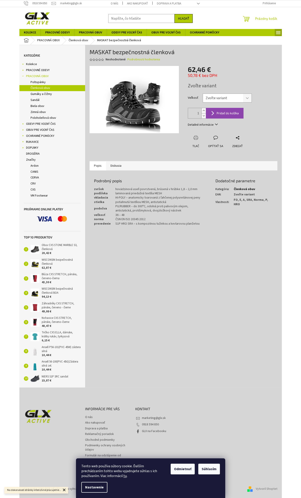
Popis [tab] (98, 166)
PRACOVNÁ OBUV (37, 76)
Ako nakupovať (137, 4)
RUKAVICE (32, 142)
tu (125, 475)
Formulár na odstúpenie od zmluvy (103, 457)
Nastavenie (94, 487)
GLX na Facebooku (154, 431)
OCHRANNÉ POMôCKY (40, 136)
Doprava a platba (169, 4)
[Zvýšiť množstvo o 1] (203, 110)
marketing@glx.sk (154, 418)
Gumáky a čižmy (41, 94)
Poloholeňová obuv (43, 118)
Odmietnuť (182, 469)
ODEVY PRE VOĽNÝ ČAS (41, 124)
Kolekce (31, 64)
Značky (31, 160)
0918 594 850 (150, 424)
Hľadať (183, 18)
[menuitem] (30, 32)
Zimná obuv (38, 112)
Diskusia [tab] (116, 166)
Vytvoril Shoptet (266, 489)
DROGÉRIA (33, 154)
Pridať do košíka (228, 113)
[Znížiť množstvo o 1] (203, 115)
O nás (114, 4)
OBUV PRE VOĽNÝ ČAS (40, 130)
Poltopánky (38, 82)
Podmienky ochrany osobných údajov (105, 447)
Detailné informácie (201, 125)
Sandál (35, 100)
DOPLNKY (32, 148)
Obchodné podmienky (100, 440)
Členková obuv (40, 88)
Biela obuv (37, 106)
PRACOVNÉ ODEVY (38, 70)
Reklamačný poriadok (99, 434)
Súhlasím (209, 469)
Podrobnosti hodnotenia (143, 59)
